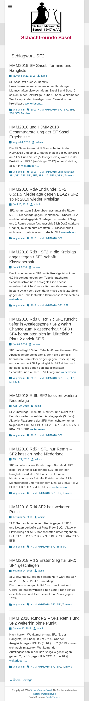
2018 (33, 171)
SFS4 (60, 175)
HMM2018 (51, 171)
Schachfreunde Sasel (46, 37)
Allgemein (19, 109)
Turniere (25, 113)
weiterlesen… (34, 103)
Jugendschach (66, 171)
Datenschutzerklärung (44, 694)
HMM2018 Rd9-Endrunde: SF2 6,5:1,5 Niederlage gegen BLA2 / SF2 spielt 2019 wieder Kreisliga (43, 194)
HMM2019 (51, 109)
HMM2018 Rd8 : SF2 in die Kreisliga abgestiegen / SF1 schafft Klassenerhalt (42, 257)
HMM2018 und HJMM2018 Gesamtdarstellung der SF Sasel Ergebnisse (39, 132)
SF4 (11, 113)
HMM (41, 109)
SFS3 (53, 175)
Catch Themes (53, 697)
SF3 (72, 109)
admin (44, 75)
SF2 (66, 109)
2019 (33, 109)
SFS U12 (43, 175)
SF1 (60, 109)
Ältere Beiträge (20, 680)
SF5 (17, 113)
